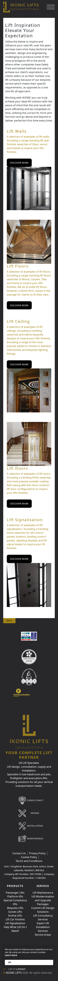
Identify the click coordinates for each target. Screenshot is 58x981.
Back (9, 620)
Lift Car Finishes (15, 919)
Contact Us (19, 853)
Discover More (19, 162)
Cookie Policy (29, 857)
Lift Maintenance (43, 892)
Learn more (11, 955)
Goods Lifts (15, 911)
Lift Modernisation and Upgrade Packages (43, 900)
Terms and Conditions (29, 861)
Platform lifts (15, 896)
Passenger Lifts (15, 892)
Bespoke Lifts (15, 908)
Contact (20, 969)
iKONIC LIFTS (14, 972)
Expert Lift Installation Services (43, 927)
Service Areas (43, 934)
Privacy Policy (37, 853)
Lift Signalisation (15, 923)
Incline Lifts (15, 915)
